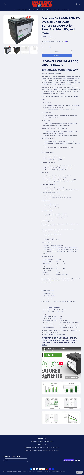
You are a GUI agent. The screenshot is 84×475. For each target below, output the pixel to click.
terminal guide (54, 280)
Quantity (43, 43)
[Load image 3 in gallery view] (25, 50)
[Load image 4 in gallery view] (34, 50)
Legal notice (62, 471)
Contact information (55, 471)
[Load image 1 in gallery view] (8, 50)
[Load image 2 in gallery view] (16, 50)
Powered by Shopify (17, 471)
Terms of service (39, 471)
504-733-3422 (44, 444)
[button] (4, 3)
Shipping (43, 38)
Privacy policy (31, 471)
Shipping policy (47, 471)
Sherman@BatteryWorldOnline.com (43, 441)
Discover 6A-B (74, 96)
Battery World (9, 471)
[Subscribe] (26, 460)
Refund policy (24, 471)
